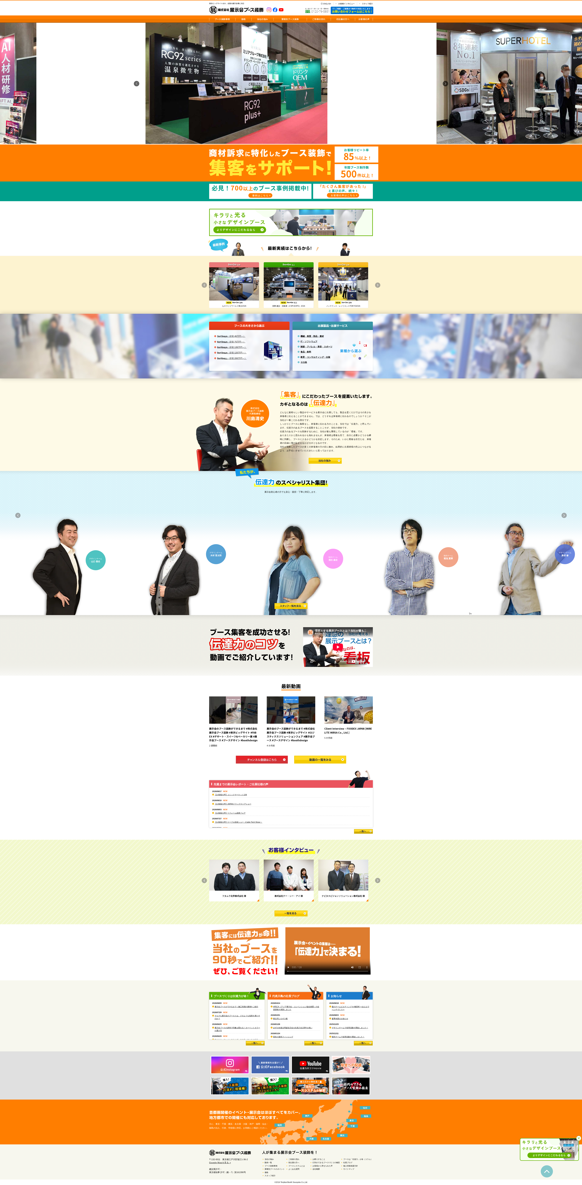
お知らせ (336, 996)
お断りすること (319, 1159)
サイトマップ (348, 1169)
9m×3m (232, 352)
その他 (304, 362)
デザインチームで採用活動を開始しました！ (350, 1028)
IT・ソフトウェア (309, 341)
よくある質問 (293, 1169)
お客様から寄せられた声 (323, 1166)
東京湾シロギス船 (280, 1019)
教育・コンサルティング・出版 (315, 357)
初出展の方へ (342, 19)
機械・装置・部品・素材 (312, 336)
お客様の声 (363, 19)
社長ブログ (347, 1163)
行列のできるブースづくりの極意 (326, 1163)
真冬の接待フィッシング (283, 1037)
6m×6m (232, 347)
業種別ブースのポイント (275, 1169)
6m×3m (231, 342)
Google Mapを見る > (220, 1162)
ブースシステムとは (296, 1166)
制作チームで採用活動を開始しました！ (348, 1037)
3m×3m (231, 336)
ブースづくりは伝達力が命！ (231, 996)
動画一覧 (268, 1163)
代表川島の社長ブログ (285, 996)
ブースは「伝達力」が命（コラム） (357, 1159)
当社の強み (262, 19)
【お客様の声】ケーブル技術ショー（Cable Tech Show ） (238, 822)
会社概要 (316, 1169)
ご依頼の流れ (318, 19)
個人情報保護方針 (350, 1166)
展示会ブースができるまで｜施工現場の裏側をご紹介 (236, 1007)
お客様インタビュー (346, 3)
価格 (243, 19)
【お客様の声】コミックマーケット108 (231, 795)
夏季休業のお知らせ (340, 1019)
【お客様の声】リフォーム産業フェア (230, 813)
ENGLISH (327, 3)
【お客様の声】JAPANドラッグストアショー (233, 804)
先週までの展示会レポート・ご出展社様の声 (241, 784)
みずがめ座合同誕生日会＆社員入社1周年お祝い (292, 1028)
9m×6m (232, 358)
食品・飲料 (306, 352)
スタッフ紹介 (367, 3)
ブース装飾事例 (222, 19)
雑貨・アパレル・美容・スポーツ (316, 346)
